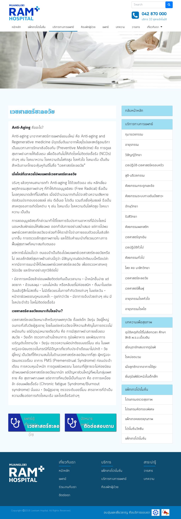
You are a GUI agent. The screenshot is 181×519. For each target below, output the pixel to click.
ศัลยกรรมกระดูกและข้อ (139, 186)
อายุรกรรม (132, 145)
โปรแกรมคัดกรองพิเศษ (139, 409)
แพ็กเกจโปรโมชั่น (36, 27)
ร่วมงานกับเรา (67, 487)
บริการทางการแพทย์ (63, 27)
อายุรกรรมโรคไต (135, 309)
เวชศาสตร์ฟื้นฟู (134, 288)
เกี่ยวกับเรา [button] (153, 27)
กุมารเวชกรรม (134, 134)
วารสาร (136, 27)
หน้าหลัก (16, 27)
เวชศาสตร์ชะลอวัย (136, 278)
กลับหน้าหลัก (134, 110)
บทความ (120, 27)
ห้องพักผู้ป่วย (88, 27)
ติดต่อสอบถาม (99, 426)
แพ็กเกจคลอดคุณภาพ (139, 419)
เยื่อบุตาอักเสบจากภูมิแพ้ (140, 347)
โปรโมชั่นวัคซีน (134, 429)
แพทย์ (106, 27)
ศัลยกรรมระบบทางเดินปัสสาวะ (144, 196)
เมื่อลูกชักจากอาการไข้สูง (140, 367)
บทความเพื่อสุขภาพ (138, 322)
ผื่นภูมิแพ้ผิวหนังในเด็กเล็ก (141, 376)
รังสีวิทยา (131, 216)
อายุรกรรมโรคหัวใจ (137, 299)
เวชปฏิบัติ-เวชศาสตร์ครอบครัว (144, 165)
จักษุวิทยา (131, 206)
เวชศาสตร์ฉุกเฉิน (135, 237)
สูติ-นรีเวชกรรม (135, 175)
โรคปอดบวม (133, 357)
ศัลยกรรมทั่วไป (134, 258)
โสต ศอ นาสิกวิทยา (137, 268)
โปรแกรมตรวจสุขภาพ (139, 399)
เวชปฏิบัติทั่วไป (134, 247)
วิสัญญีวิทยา (133, 155)
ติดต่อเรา (64, 495)
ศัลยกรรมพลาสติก (137, 227)
